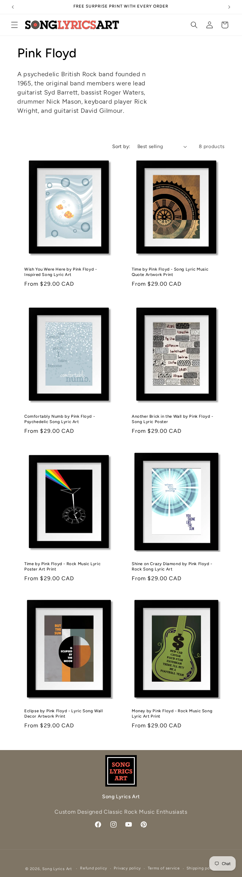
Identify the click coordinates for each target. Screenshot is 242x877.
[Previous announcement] (13, 7)
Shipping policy (202, 868)
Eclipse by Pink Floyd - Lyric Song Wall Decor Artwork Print (63, 713)
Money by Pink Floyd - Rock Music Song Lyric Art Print (172, 713)
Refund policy (93, 868)
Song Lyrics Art (57, 869)
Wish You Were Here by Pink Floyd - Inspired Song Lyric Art (60, 272)
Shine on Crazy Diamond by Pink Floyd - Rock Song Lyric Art (172, 566)
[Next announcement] (229, 7)
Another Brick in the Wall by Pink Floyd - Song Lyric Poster (172, 419)
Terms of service (164, 868)
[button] (14, 24)
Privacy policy (127, 868)
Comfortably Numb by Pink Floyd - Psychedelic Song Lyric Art (59, 419)
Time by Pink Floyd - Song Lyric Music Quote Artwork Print (170, 272)
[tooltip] (61, 92)
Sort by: (121, 146)
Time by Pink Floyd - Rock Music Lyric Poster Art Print (62, 566)
